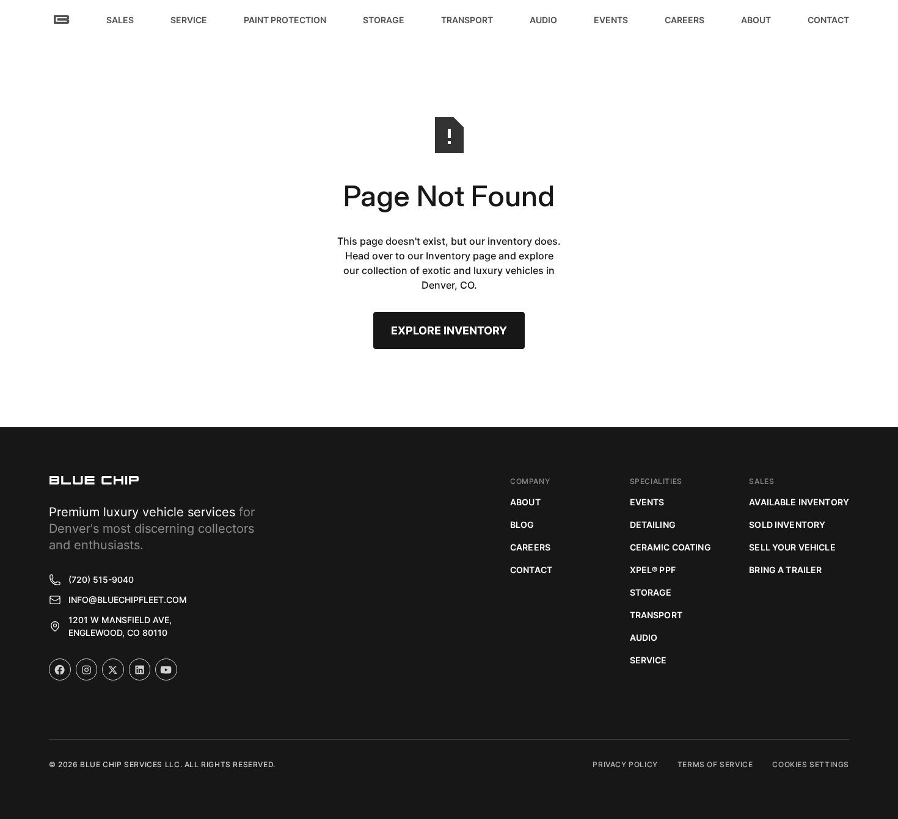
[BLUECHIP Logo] (93, 480)
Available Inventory (799, 502)
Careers (530, 547)
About (525, 502)
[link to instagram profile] (87, 669)
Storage (651, 592)
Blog (522, 524)
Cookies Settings (810, 764)
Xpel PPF (653, 570)
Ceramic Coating (670, 547)
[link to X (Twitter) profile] (113, 669)
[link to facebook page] (60, 669)
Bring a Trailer (785, 570)
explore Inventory (449, 330)
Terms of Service (715, 764)
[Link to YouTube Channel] (166, 669)
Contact (531, 570)
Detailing (653, 524)
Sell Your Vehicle (792, 547)
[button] (120, 19)
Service (648, 660)
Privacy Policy (625, 764)
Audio (644, 637)
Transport (656, 615)
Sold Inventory (787, 524)
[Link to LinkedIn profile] (140, 669)
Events (647, 502)
